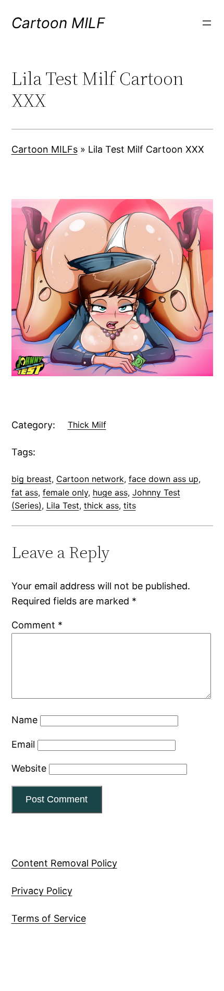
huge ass (110, 492)
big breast (31, 479)
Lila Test (62, 505)
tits (129, 505)
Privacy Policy (41, 890)
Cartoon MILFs (44, 149)
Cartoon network (90, 479)
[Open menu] (207, 23)
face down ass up (163, 479)
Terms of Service (48, 918)
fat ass (24, 492)
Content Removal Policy (64, 863)
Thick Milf (87, 424)
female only (65, 492)
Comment (37, 625)
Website (28, 768)
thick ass (101, 505)
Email (23, 744)
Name (24, 719)
